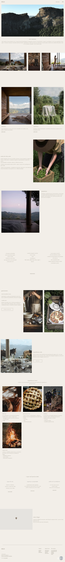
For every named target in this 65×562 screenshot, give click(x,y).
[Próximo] (62, 161)
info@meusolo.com (54, 551)
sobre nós (46, 552)
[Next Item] (62, 61)
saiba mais (3, 131)
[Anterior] (34, 161)
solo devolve (47, 551)
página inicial (47, 550)
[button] (63, 2)
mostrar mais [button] (32, 273)
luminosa (40, 550)
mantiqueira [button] (40, 552)
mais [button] (10, 491)
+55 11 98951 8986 (54, 550)
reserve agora (47, 553)
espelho (40, 551)
